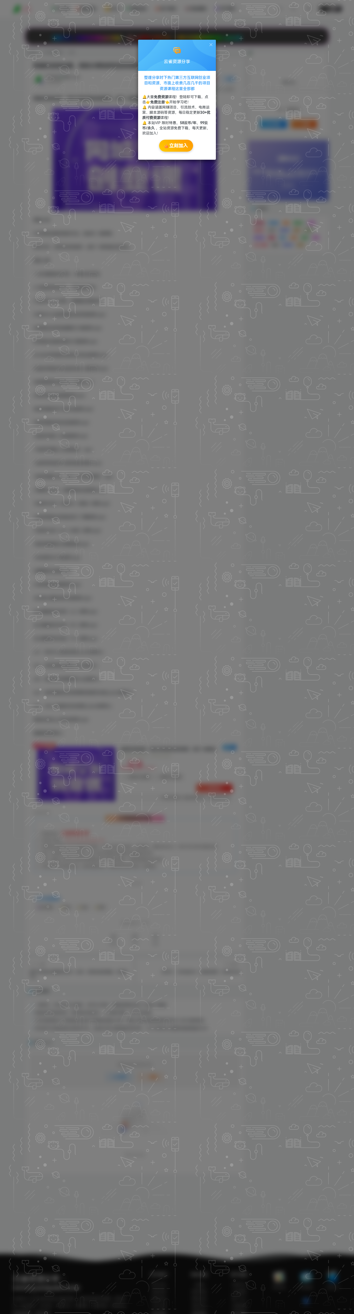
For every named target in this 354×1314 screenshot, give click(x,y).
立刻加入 (178, 145)
